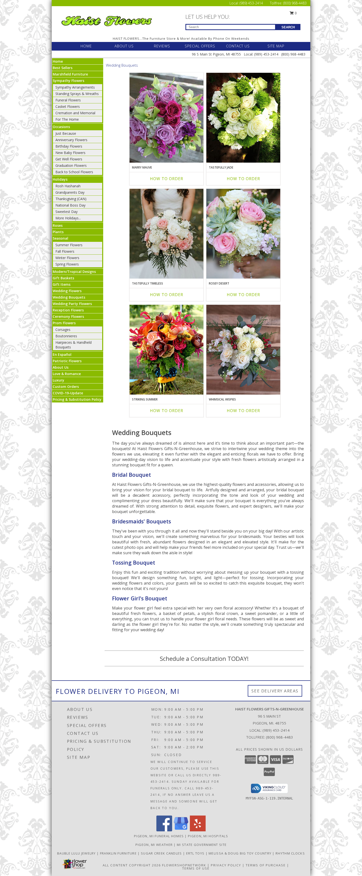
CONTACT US (238, 45)
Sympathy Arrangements (75, 87)
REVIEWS (162, 45)
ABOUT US (124, 45)
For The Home (67, 119)
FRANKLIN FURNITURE (119, 853)
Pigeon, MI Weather (154, 844)
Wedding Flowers (67, 290)
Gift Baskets (63, 278)
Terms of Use (196, 868)
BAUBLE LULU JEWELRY (77, 853)
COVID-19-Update (68, 393)
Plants (58, 231)
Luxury (58, 380)
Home (58, 61)
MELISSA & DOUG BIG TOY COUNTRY (240, 853)
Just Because (65, 133)
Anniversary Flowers (71, 139)
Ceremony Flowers (68, 316)
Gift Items (61, 284)
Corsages (62, 329)
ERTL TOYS (196, 853)
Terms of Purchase (266, 865)
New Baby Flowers (70, 152)
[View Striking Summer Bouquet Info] (166, 350)
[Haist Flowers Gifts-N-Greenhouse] (106, 20)
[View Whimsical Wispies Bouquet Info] (243, 350)
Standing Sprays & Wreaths (77, 93)
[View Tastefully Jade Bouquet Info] (243, 118)
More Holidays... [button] (68, 218)
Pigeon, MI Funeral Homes (159, 836)
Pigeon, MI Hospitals (208, 836)
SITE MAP (275, 45)
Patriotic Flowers (67, 361)
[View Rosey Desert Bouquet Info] (243, 234)
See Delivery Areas (274, 691)
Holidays (60, 179)
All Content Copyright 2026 (132, 865)
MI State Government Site (202, 844)
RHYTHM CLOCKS (290, 853)
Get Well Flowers (68, 159)
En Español (62, 354)
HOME (86, 45)
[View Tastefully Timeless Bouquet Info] (166, 234)
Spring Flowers (67, 264)
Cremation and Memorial (75, 113)
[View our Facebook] (164, 830)
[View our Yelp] (198, 830)
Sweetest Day (66, 211)
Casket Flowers (67, 106)
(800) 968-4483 (295, 3)
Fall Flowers (64, 251)
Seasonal (60, 238)
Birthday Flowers (68, 146)
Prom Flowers (64, 323)
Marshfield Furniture (70, 74)
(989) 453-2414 (252, 3)
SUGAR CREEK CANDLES (162, 853)
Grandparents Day (69, 192)
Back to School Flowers (74, 172)
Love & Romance (67, 373)
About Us (60, 367)
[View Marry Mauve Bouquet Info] (166, 118)
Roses (58, 225)
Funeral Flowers (68, 100)
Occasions (61, 126)
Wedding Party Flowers (72, 303)
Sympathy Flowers (68, 80)
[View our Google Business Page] (181, 830)
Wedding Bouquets (69, 297)
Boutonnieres (66, 336)
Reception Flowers (68, 310)
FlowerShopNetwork (184, 865)
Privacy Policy (226, 865)
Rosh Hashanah (68, 186)
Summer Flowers (68, 245)
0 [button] (295, 13)
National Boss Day (70, 205)
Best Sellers (62, 67)
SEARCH (288, 27)
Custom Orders (66, 386)
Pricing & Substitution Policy (77, 399)
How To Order (166, 178)
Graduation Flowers (71, 165)
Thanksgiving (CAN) (70, 198)
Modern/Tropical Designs (74, 271)
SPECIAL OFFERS (200, 45)
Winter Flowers (67, 257)
